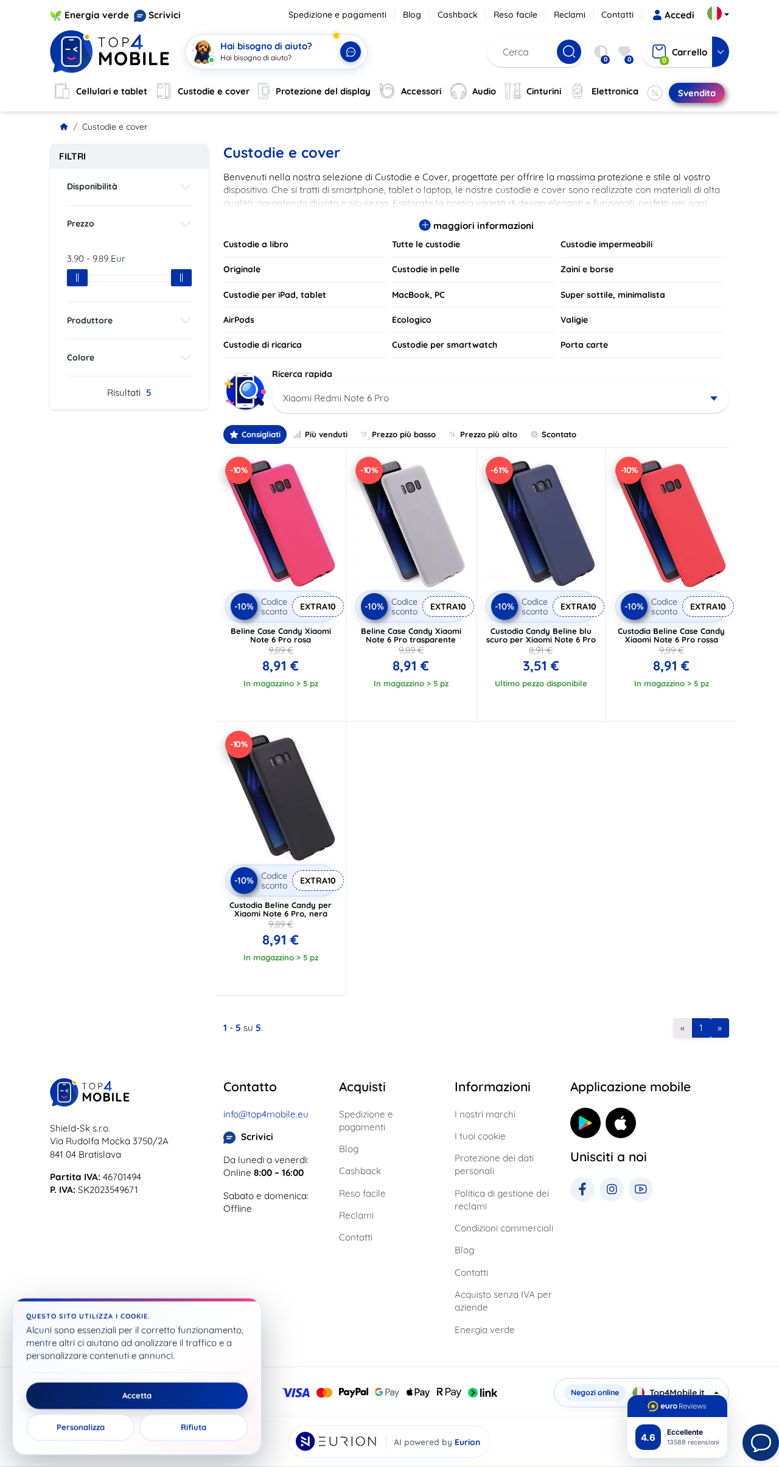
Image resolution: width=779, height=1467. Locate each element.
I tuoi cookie (480, 1136)
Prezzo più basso (404, 434)
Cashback (458, 14)
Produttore (90, 320)
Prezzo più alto (488, 434)
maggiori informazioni (482, 225)
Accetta (137, 1396)
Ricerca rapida (302, 373)
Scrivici (164, 15)
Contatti (617, 14)
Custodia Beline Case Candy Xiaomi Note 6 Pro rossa (671, 635)
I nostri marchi (485, 1114)
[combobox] (500, 398)
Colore (80, 357)
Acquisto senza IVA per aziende (503, 1301)
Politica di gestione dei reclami (502, 1199)
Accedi (679, 15)
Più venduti (326, 434)
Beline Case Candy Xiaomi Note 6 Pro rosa (281, 635)
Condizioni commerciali (504, 1228)
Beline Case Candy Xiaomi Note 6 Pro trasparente (411, 635)
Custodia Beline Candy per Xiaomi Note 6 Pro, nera (280, 909)
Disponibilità (92, 186)
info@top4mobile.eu (266, 1114)
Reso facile (515, 14)
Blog (412, 14)
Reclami (569, 14)
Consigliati (261, 434)
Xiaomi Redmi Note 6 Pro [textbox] (336, 398)
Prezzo (80, 223)
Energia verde (97, 15)
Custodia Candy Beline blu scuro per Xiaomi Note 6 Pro (541, 635)
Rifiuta (193, 1427)
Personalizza (81, 1427)
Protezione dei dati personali (494, 1164)
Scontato (559, 434)
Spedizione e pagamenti (337, 14)
